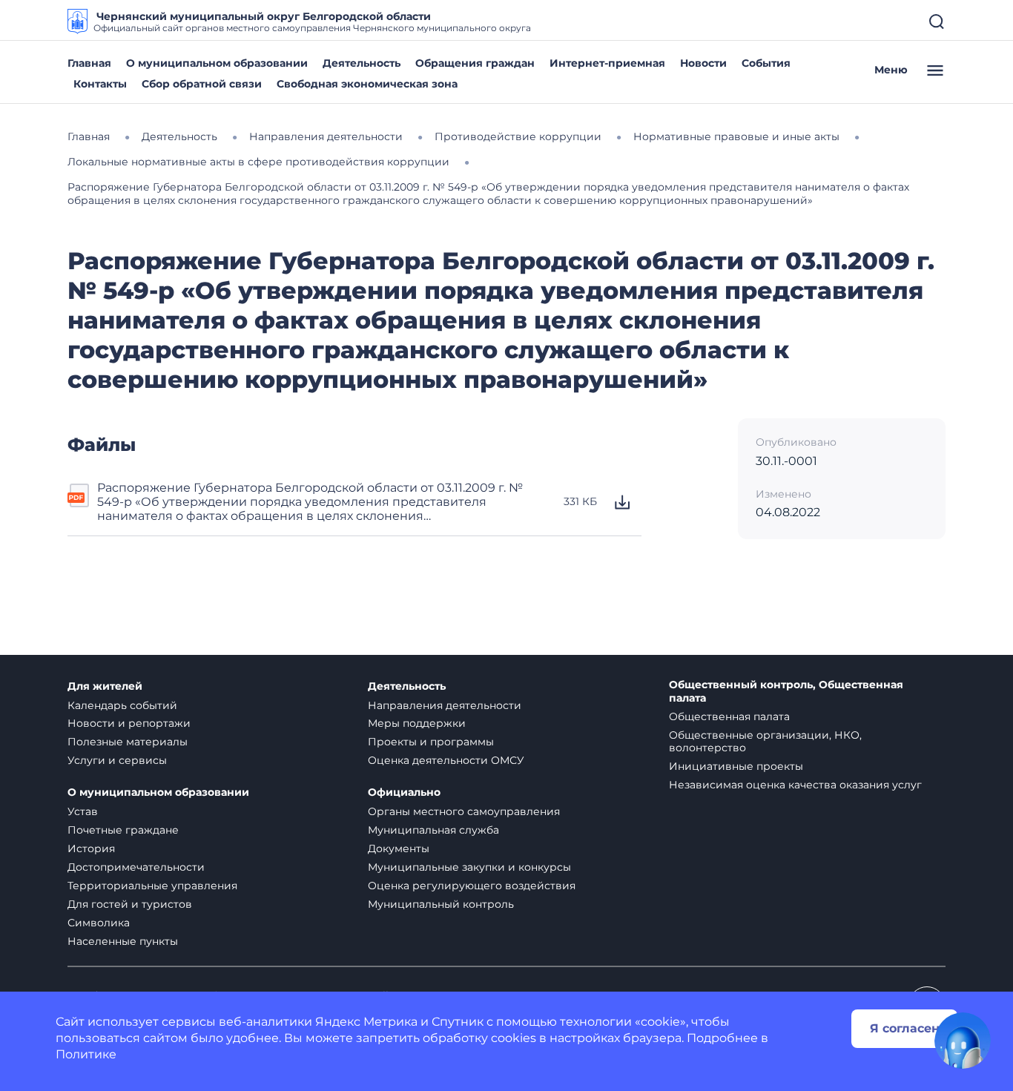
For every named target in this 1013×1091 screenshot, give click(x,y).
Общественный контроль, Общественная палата (786, 692)
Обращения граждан (475, 63)
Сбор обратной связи (202, 83)
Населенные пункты (122, 941)
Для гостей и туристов (129, 904)
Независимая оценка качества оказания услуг (795, 784)
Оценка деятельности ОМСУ (446, 760)
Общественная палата (729, 716)
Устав (82, 811)
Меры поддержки (417, 723)
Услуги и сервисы (117, 760)
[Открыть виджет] (962, 1040)
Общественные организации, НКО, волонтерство (765, 741)
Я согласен (905, 1028)
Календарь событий (122, 705)
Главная (89, 63)
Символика (98, 922)
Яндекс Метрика (366, 1022)
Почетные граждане (123, 830)
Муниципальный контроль (441, 904)
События (766, 63)
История (91, 848)
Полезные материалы (127, 741)
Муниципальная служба (433, 830)
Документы (398, 848)
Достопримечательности (136, 867)
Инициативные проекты (736, 766)
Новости (703, 63)
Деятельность (361, 63)
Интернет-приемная (607, 63)
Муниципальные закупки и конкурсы (469, 867)
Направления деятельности (444, 705)
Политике (86, 1054)
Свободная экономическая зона (367, 83)
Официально (404, 792)
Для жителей (104, 686)
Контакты (100, 83)
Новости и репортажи (129, 723)
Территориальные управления (152, 885)
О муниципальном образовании (217, 63)
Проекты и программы (431, 741)
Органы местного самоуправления (464, 811)
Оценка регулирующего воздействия (471, 885)
